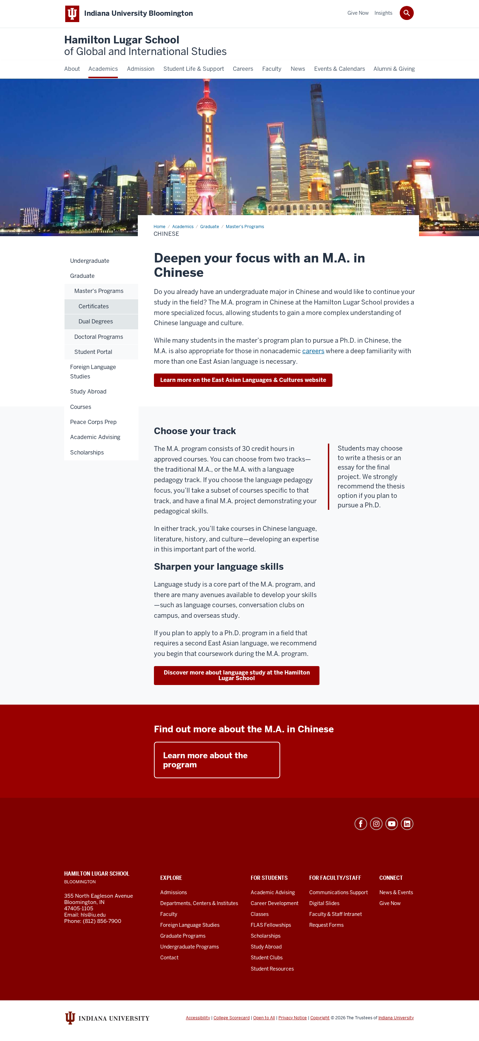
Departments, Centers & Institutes (199, 903)
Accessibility (198, 1018)
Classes (260, 914)
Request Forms (326, 925)
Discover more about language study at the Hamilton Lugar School (237, 675)
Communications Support (338, 892)
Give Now (390, 903)
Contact (169, 957)
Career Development (274, 903)
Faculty (168, 914)
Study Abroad (266, 947)
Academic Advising (273, 892)
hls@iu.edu (93, 915)
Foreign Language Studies (190, 925)
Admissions (173, 892)
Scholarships (266, 936)
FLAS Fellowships (271, 925)
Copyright (320, 1018)
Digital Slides (324, 903)
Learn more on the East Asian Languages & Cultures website (243, 380)
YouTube (391, 823)
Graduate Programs (182, 936)
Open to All (264, 1018)
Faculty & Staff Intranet (335, 914)
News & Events (396, 892)
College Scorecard (232, 1018)
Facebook (361, 823)
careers (313, 351)
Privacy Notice (292, 1018)
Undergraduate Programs (189, 947)
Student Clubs (267, 957)
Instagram (376, 823)
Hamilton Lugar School (145, 46)
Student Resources (272, 969)
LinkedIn (407, 823)
